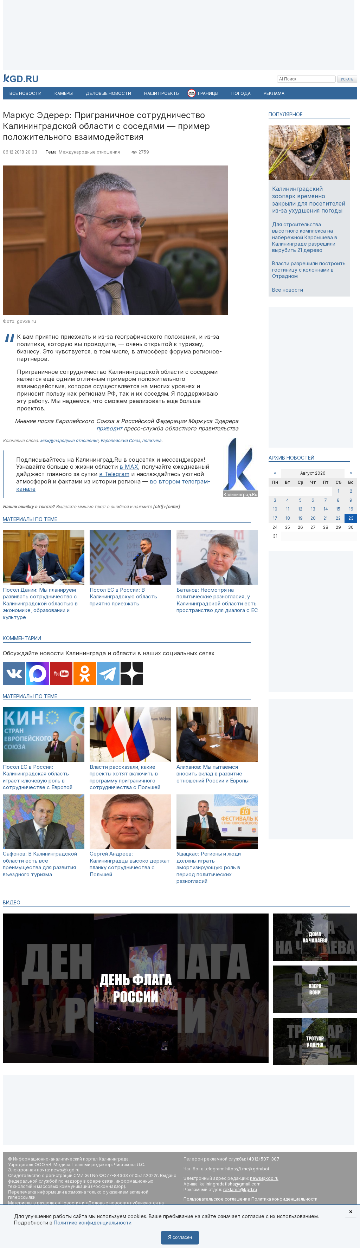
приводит (109, 428)
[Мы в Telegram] (108, 674)
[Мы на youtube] (61, 674)
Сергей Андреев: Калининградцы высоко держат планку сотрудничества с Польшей (130, 864)
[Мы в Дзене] (132, 674)
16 (351, 509)
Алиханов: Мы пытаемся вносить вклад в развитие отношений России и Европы (212, 773)
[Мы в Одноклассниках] (84, 674)
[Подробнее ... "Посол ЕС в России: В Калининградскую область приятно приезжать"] (130, 582)
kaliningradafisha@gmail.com (230, 1184)
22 (338, 518)
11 (287, 509)
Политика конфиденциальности (284, 1199)
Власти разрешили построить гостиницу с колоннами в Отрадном (309, 269)
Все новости (287, 290)
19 (300, 518)
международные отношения (69, 440)
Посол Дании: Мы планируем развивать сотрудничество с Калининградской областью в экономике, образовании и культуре (40, 603)
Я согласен (180, 1237)
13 (313, 509)
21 (325, 518)
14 (325, 509)
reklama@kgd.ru (240, 1189)
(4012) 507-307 (263, 1159)
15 (338, 509)
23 (351, 518)
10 (275, 509)
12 (300, 509)
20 (313, 518)
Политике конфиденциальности (92, 1223)
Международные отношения (89, 152)
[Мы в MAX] (37, 674)
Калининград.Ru (240, 494)
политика (151, 440)
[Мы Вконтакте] (14, 674)
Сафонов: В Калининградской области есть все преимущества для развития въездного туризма (40, 864)
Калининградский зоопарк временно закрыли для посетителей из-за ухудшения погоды (308, 199)
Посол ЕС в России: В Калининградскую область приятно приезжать (123, 596)
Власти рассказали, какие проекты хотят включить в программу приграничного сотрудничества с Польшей (125, 777)
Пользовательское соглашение (217, 1199)
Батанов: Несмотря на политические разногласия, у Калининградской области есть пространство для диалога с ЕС (217, 600)
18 (287, 518)
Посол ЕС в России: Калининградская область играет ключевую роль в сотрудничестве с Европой (37, 777)
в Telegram (114, 473)
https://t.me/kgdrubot (247, 1168)
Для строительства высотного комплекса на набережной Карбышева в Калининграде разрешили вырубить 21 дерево (304, 237)
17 (275, 518)
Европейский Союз (120, 440)
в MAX (129, 466)
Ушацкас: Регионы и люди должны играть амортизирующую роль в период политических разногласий (208, 867)
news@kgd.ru (264, 1178)
